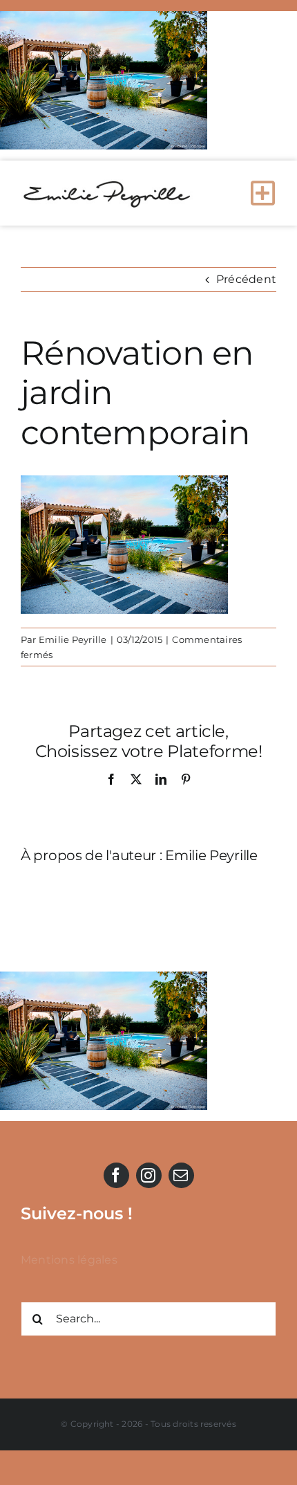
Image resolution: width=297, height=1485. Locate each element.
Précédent (246, 279)
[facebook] (116, 1175)
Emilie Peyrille (73, 639)
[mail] (181, 1175)
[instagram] (149, 1175)
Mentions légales (69, 1259)
